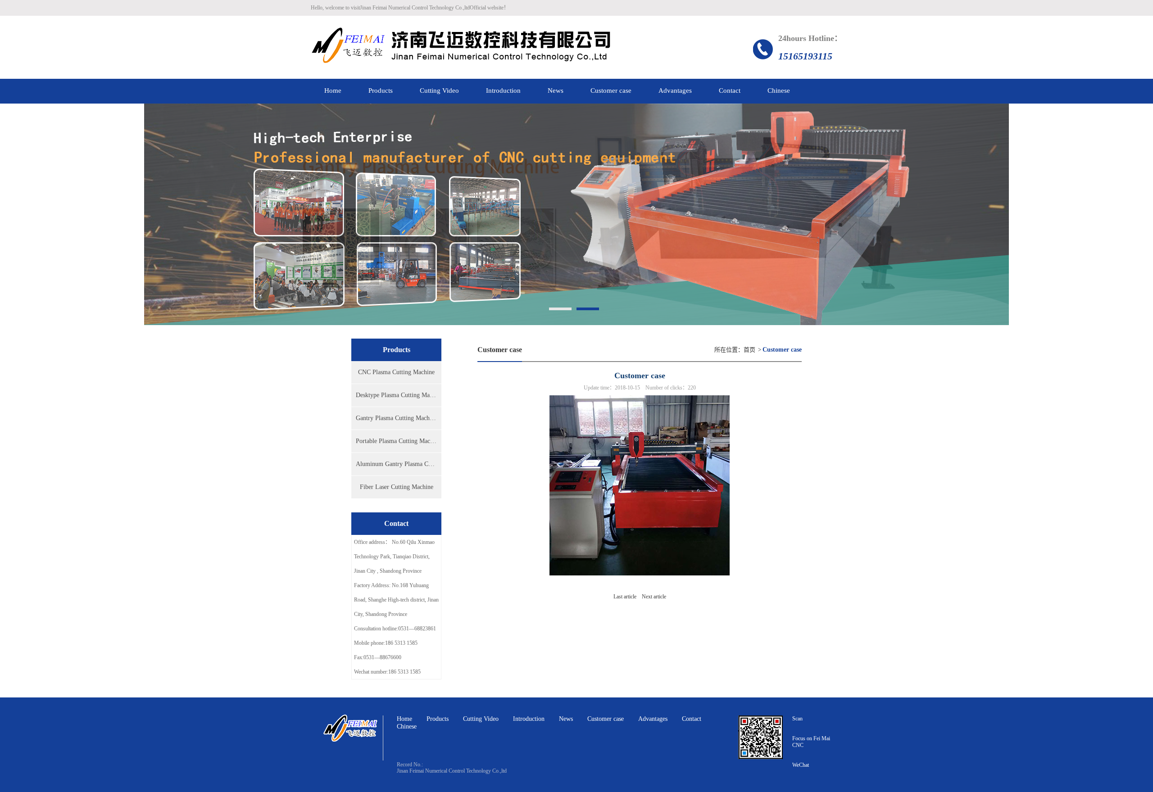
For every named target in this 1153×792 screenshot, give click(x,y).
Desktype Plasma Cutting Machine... (398, 395)
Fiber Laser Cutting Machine (396, 487)
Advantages (652, 718)
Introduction (529, 718)
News (566, 718)
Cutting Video (481, 718)
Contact (691, 718)
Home (404, 718)
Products (438, 718)
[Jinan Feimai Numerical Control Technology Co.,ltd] (461, 47)
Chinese (407, 726)
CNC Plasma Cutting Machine (396, 372)
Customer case (605, 718)
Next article (654, 596)
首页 (749, 349)
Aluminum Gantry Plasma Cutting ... (398, 464)
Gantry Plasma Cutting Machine (396, 418)
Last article (624, 596)
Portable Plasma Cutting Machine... (398, 441)
